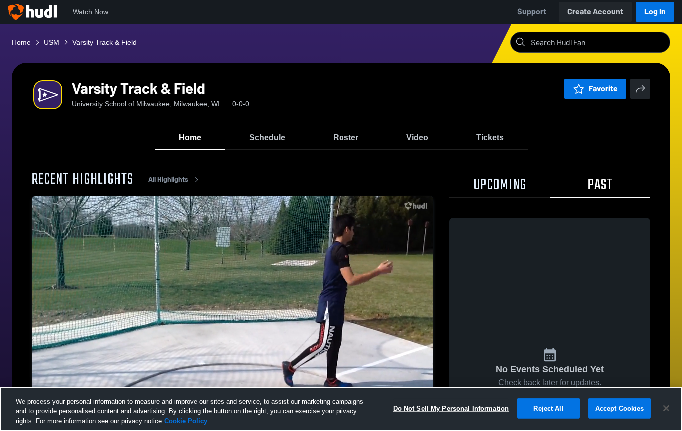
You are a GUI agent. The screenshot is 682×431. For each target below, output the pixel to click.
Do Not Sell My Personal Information (451, 408)
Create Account (595, 11)
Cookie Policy (185, 421)
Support (531, 11)
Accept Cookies (619, 408)
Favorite (603, 88)
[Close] (666, 408)
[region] (341, 409)
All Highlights (168, 179)
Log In (655, 11)
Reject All (548, 408)
